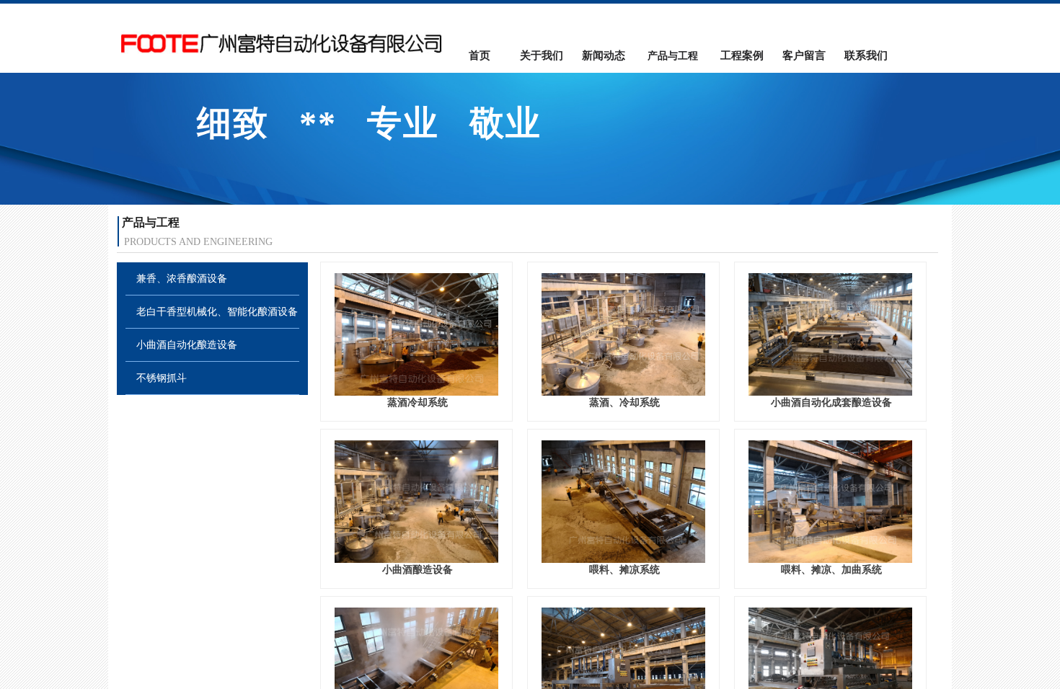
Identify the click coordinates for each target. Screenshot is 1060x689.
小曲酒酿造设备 (417, 569)
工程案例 (742, 55)
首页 (479, 55)
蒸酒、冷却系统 (624, 402)
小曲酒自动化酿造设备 (186, 344)
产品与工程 (673, 55)
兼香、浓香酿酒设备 (181, 278)
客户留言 (804, 55)
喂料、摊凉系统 (624, 569)
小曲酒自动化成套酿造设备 (831, 402)
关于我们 (541, 55)
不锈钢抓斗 (161, 378)
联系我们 (866, 55)
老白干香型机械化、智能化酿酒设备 (217, 311)
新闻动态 (603, 55)
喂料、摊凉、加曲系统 (831, 569)
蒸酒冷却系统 (417, 402)
